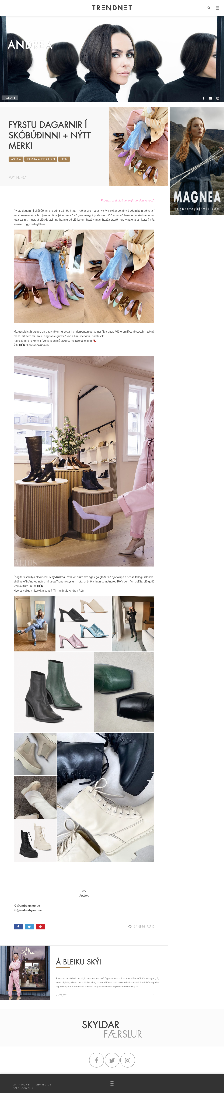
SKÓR (64, 159)
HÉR (22, 345)
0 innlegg (139, 926)
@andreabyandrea (29, 910)
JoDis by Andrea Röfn (57, 577)
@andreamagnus (28, 905)
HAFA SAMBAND (23, 1088)
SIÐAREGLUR (43, 1084)
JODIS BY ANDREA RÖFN (41, 159)
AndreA (16, 159)
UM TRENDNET (21, 1084)
